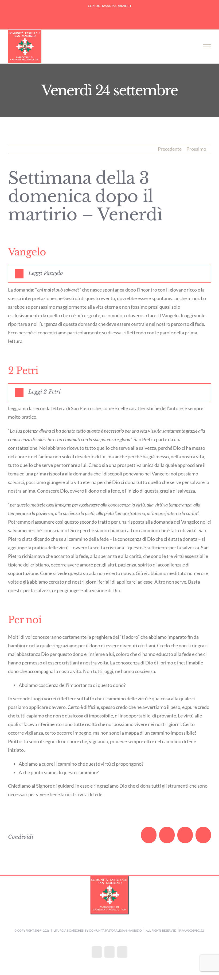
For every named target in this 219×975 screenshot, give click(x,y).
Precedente (170, 149)
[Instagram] (109, 952)
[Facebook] (97, 952)
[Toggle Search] (190, 46)
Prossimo (196, 149)
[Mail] (122, 952)
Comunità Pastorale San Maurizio (115, 930)
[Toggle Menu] (207, 46)
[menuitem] (109, 6)
